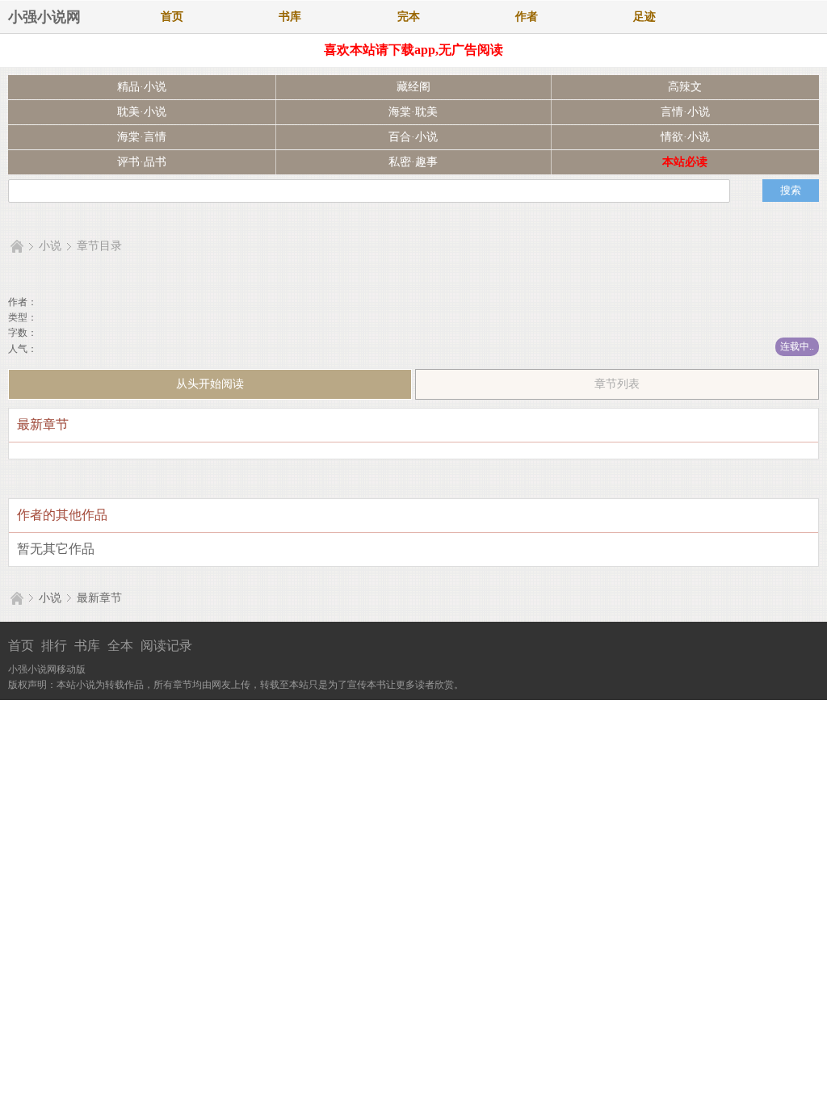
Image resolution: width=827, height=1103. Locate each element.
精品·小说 (141, 87)
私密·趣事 (413, 162)
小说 (50, 246)
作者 (526, 16)
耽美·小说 (141, 112)
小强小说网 (44, 17)
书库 (290, 16)
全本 (120, 645)
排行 (54, 645)
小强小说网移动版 (47, 669)
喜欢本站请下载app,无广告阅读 (413, 50)
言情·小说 (685, 112)
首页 (172, 16)
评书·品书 (141, 162)
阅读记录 (166, 645)
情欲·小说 (685, 137)
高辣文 (685, 87)
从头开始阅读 (210, 384)
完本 (408, 16)
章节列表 (617, 384)
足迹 (644, 16)
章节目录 (99, 246)
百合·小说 (413, 137)
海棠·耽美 (413, 112)
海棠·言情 (141, 137)
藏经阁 (413, 87)
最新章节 (99, 598)
